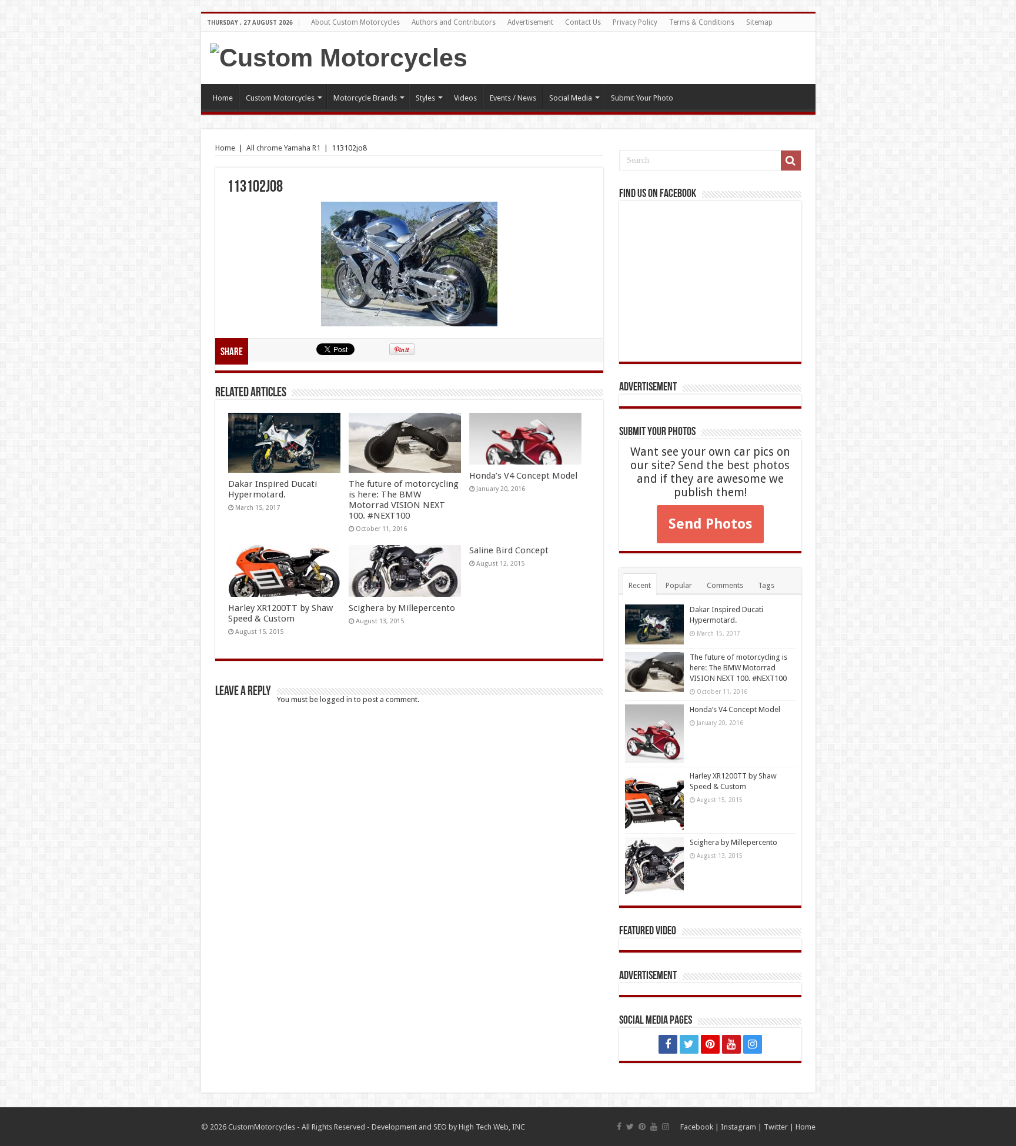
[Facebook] (668, 1044)
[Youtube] (731, 1044)
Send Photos (710, 524)
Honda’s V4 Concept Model (523, 475)
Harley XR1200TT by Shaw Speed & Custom (280, 613)
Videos (465, 97)
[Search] (791, 161)
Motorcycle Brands (365, 97)
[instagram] (752, 1044)
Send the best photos (734, 465)
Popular (679, 585)
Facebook (696, 1126)
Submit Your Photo (642, 97)
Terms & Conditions (701, 22)
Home (223, 97)
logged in (336, 699)
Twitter (776, 1126)
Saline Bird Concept (509, 550)
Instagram (738, 1126)
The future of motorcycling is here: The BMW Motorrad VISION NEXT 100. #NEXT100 (404, 500)
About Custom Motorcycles (355, 22)
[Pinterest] (710, 1044)
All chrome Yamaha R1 (283, 147)
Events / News (513, 97)
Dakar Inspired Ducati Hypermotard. (272, 489)
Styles (425, 97)
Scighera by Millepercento (402, 608)
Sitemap (759, 22)
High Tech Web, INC (492, 1126)
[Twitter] (689, 1044)
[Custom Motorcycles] (338, 58)
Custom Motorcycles (280, 97)
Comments (725, 585)
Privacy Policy (635, 22)
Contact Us (583, 22)
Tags (766, 585)
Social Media (570, 97)
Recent (640, 585)
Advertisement (530, 22)
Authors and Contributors (454, 22)
